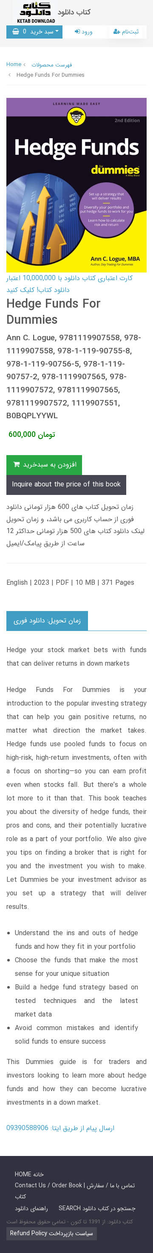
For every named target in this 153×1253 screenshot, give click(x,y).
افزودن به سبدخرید (48, 464)
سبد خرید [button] (36, 31)
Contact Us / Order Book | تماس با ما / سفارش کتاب (75, 1191)
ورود (86, 31)
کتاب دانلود (74, 12)
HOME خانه (29, 1174)
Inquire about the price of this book (66, 484)
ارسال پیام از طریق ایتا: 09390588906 (60, 1128)
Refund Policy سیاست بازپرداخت (51, 1233)
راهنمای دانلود (31, 1208)
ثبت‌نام (129, 31)
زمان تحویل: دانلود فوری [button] (47, 620)
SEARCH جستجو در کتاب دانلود (97, 1208)
